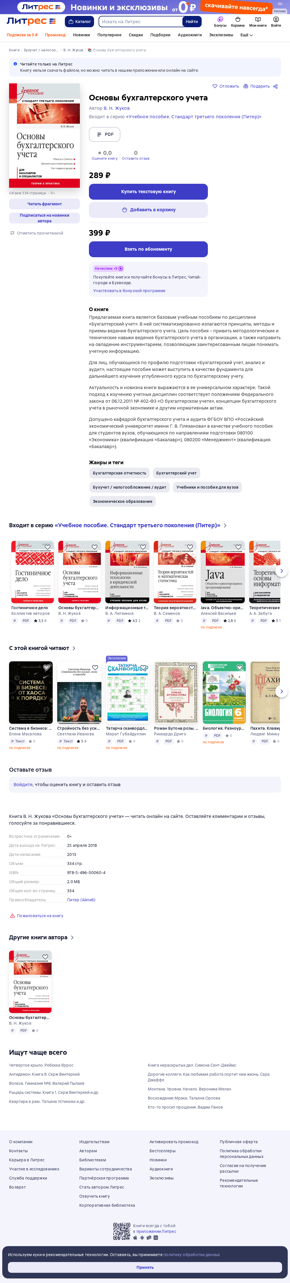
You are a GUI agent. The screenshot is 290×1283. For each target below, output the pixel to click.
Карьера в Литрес (26, 1159)
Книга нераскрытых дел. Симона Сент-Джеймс (192, 1065)
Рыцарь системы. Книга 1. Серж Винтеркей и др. (54, 1092)
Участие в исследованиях (34, 1169)
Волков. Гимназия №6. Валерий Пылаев (46, 1083)
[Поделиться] (276, 86)
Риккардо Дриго (170, 734)
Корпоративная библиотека (107, 1205)
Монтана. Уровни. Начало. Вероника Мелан (189, 1089)
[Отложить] (48, 547)
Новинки (81, 34)
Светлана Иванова (75, 734)
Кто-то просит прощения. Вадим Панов (185, 1107)
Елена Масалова (25, 734)
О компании (21, 1141)
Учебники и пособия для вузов (207, 487)
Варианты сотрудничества (105, 1169)
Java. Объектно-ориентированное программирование (222, 607)
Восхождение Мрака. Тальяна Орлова (184, 1098)
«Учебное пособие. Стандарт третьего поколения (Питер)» (194, 117)
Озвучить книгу (94, 1196)
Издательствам (94, 1141)
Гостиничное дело (29, 607)
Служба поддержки (28, 1178)
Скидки (136, 34)
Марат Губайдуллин (126, 734)
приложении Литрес (156, 1231)
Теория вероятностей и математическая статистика (175, 607)
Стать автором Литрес (101, 1187)
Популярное (109, 34)
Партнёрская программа (104, 1178)
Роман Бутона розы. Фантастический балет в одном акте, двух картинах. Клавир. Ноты (176, 728)
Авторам (88, 1150)
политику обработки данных (191, 1254)
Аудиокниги (190, 34)
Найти (192, 21)
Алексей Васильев (218, 613)
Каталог (83, 21)
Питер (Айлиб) (81, 899)
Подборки (160, 34)
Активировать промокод (174, 1141)
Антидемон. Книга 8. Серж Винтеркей (44, 1074)
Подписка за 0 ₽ (22, 34)
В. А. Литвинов (119, 613)
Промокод (55, 34)
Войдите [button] (23, 785)
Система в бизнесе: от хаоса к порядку (31, 728)
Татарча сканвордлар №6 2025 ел (128, 728)
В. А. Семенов (167, 613)
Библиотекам (92, 1159)
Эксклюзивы (221, 34)
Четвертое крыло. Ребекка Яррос (41, 1065)
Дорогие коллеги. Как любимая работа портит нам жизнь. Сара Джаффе (209, 1077)
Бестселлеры (163, 1150)
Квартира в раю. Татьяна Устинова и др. (47, 1101)
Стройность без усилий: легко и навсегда (79, 728)
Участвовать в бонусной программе (129, 290)
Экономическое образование (122, 501)
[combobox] (140, 21)
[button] (105, 155)
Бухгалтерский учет (176, 473)
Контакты (18, 1150)
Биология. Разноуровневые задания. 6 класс (224, 728)
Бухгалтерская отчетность (119, 473)
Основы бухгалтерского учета (79, 607)
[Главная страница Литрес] (31, 21)
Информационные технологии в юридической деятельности (127, 607)
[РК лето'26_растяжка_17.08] (145, 7)
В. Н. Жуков (69, 613)
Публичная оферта (239, 1141)
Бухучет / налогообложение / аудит (129, 487)
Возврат (17, 1187)
